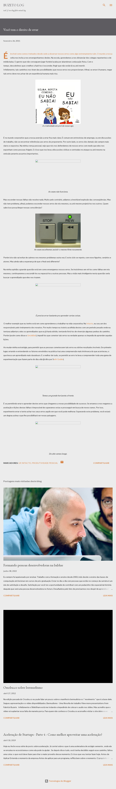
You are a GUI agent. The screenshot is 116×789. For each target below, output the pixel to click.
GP (20, 463)
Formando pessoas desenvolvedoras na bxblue (33, 565)
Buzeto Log (13, 5)
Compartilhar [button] (101, 463)
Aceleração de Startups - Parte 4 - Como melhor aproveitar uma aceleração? (52, 734)
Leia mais (108, 595)
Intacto (89, 323)
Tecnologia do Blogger (59, 781)
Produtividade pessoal (45, 463)
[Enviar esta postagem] (62, 463)
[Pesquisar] (104, 5)
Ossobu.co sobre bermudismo (23, 687)
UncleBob (31, 335)
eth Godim (58, 359)
